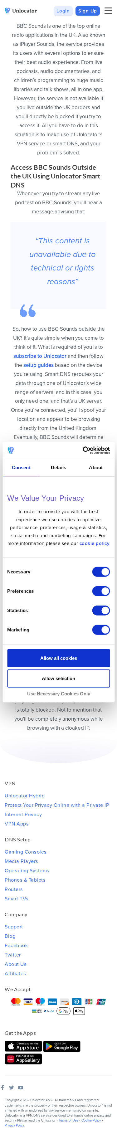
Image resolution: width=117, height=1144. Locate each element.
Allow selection (58, 678)
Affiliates (15, 974)
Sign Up (87, 11)
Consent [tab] (21, 467)
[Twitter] (11, 1087)
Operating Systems (27, 871)
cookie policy (95, 543)
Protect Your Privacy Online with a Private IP (57, 805)
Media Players (21, 861)
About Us (16, 964)
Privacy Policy (14, 1125)
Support (14, 927)
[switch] (101, 591)
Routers (14, 889)
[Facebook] (2, 1087)
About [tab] (96, 467)
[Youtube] (20, 1087)
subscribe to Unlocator (39, 356)
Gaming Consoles (26, 852)
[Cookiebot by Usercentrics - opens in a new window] (83, 450)
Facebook (16, 945)
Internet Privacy (23, 814)
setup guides (38, 365)
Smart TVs (17, 899)
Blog (10, 936)
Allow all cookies (58, 658)
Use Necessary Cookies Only (58, 693)
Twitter (13, 955)
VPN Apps (17, 824)
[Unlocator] (21, 10)
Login (63, 11)
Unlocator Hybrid (25, 796)
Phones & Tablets (25, 880)
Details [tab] (58, 467)
